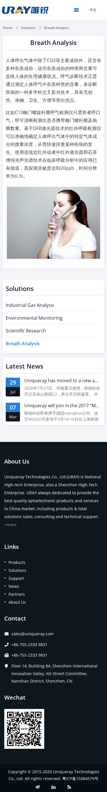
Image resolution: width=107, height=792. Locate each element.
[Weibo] (38, 787)
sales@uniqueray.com (32, 633)
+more (10, 524)
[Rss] (69, 787)
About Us (17, 602)
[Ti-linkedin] (53, 787)
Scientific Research (26, 331)
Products (17, 562)
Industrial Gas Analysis (30, 305)
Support (16, 578)
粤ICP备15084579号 (80, 778)
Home (8, 27)
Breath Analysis (23, 343)
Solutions (28, 27)
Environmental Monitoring (34, 318)
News (14, 586)
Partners (17, 594)
